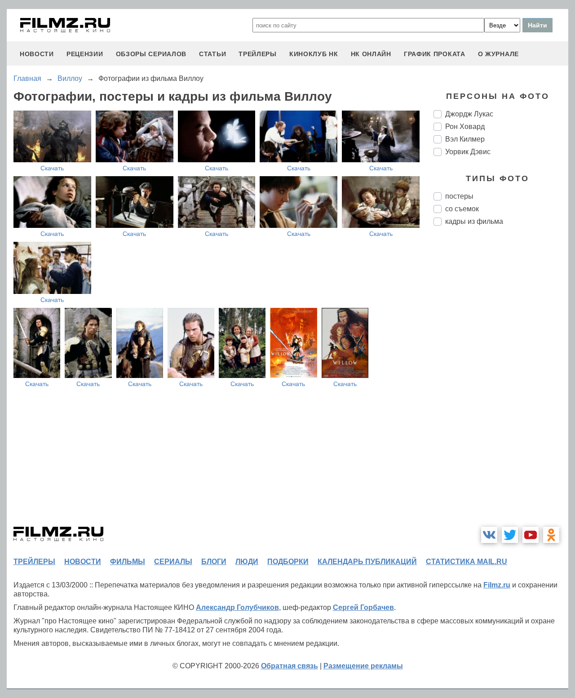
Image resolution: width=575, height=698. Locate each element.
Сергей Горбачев (363, 607)
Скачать (52, 168)
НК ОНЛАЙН (371, 54)
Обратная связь (289, 666)
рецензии (84, 54)
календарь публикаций (367, 561)
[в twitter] (510, 535)
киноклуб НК (313, 54)
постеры (459, 196)
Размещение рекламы (363, 666)
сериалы (173, 561)
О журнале (498, 54)
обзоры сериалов (151, 54)
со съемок (462, 209)
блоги (213, 561)
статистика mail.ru (466, 561)
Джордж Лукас (469, 114)
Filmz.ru (496, 585)
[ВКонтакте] (489, 535)
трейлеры (258, 54)
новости (37, 54)
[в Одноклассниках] (551, 535)
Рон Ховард (465, 126)
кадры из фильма (474, 221)
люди (246, 561)
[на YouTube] (530, 535)
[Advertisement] (500, 383)
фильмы (127, 561)
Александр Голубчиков (237, 607)
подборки (288, 561)
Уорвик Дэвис (468, 152)
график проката (434, 54)
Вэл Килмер (465, 139)
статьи (212, 54)
